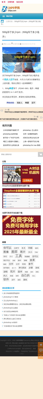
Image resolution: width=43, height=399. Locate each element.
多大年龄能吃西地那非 (12, 293)
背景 (17, 276)
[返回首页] (40, 344)
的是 (11, 276)
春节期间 (6, 268)
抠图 (14, 260)
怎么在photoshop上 (11, 300)
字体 (36, 252)
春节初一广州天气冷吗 (11, 137)
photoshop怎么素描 (11, 308)
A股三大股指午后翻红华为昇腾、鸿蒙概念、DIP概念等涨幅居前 (12, 141)
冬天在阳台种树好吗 (11, 311)
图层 (14, 251)
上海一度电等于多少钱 (31, 141)
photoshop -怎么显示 (30, 130)
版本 (20, 271)
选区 (19, 280)
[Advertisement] (21, 377)
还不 (12, 79)
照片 (12, 271)
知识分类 (19, 2)
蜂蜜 (11, 88)
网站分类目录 (35, 340)
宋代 (5, 256)
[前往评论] (40, 350)
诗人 (33, 276)
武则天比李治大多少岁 (31, 137)
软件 (6, 279)
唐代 (36, 248)
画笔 (37, 272)
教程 (4, 264)
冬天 (23, 248)
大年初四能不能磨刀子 (11, 130)
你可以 (7, 247)
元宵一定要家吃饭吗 (30, 134)
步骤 (31, 267)
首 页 (3, 2)
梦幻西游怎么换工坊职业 (12, 319)
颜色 (25, 279)
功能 (30, 247)
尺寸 (11, 256)
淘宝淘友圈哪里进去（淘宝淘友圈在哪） (18, 304)
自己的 (25, 275)
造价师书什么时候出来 (11, 145)
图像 (6, 251)
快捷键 (27, 256)
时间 (24, 264)
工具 (18, 255)
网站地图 (15, 343)
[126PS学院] (21, 8)
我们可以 (6, 260)
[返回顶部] (40, 355)
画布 (32, 272)
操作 (19, 260)
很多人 (7, 79)
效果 (32, 260)
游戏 (37, 267)
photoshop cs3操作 (10, 322)
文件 (11, 263)
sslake (9, 44)
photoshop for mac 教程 (31, 145)
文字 (17, 264)
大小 (30, 252)
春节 (30, 263)
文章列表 (11, 2)
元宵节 (16, 248)
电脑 (26, 272)
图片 (22, 251)
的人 (5, 275)
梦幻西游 (22, 267)
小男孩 (21, 354)
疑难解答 (21, 343)
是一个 (14, 268)
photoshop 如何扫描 (10, 134)
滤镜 (5, 271)
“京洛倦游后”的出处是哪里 (13, 326)
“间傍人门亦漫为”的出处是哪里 (15, 315)
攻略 (25, 260)
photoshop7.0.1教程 (11, 297)
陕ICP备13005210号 (31, 343)
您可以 (35, 256)
